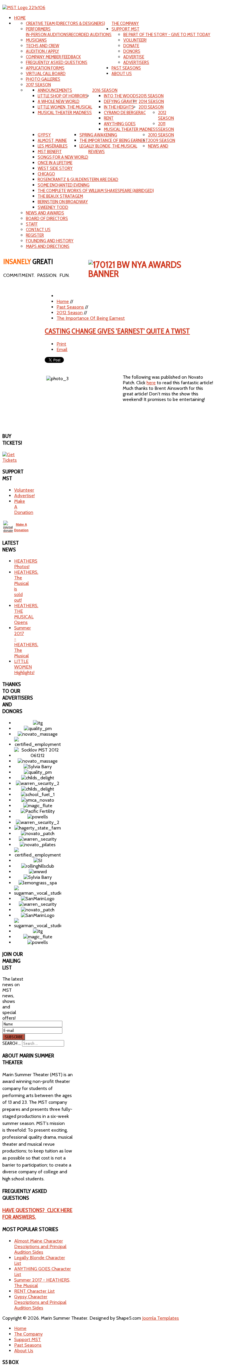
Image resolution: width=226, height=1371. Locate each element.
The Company (125, 23)
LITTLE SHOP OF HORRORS (63, 96)
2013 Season (151, 107)
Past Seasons (126, 68)
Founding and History (50, 240)
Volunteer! (135, 40)
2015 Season (151, 96)
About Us (122, 73)
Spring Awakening (98, 135)
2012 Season (166, 115)
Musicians (36, 40)
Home (20, 18)
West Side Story (55, 168)
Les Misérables (53, 146)
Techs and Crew (42, 45)
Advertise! (24, 495)
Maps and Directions (47, 246)
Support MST (125, 29)
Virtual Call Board (46, 73)
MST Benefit (50, 151)
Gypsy (44, 135)
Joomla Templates (160, 1318)
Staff (32, 224)
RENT (109, 118)
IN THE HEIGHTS (119, 107)
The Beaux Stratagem (60, 196)
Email (61, 349)
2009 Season (161, 140)
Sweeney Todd (53, 207)
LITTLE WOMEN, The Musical (65, 107)
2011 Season (166, 126)
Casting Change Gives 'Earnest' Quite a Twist (117, 331)
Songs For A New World (63, 157)
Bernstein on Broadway (63, 201)
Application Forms (45, 68)
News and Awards (45, 213)
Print (61, 344)
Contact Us (38, 229)
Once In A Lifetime (55, 162)
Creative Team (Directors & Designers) (65, 23)
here (151, 382)
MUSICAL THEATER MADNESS (65, 112)
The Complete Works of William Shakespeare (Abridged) (96, 190)
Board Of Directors (47, 218)
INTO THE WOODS (121, 96)
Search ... (11, 1043)
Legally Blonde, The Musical (108, 146)
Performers (38, 29)
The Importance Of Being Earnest (113, 140)
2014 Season (151, 101)
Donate (131, 45)
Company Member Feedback (53, 57)
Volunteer (24, 490)
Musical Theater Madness (131, 129)
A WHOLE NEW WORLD (58, 101)
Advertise (133, 57)
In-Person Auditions (47, 34)
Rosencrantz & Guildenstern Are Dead (78, 179)
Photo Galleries (43, 79)
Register (35, 235)
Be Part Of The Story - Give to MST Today (166, 34)
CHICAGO (46, 174)
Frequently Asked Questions (56, 62)
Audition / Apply (42, 51)
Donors (131, 51)
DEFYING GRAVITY (120, 101)
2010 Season (161, 135)
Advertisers (136, 62)
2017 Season (38, 84)
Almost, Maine (52, 140)
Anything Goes (120, 123)
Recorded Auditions (90, 34)
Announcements (55, 90)
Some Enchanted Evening (63, 185)
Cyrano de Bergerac (125, 112)
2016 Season (104, 90)
